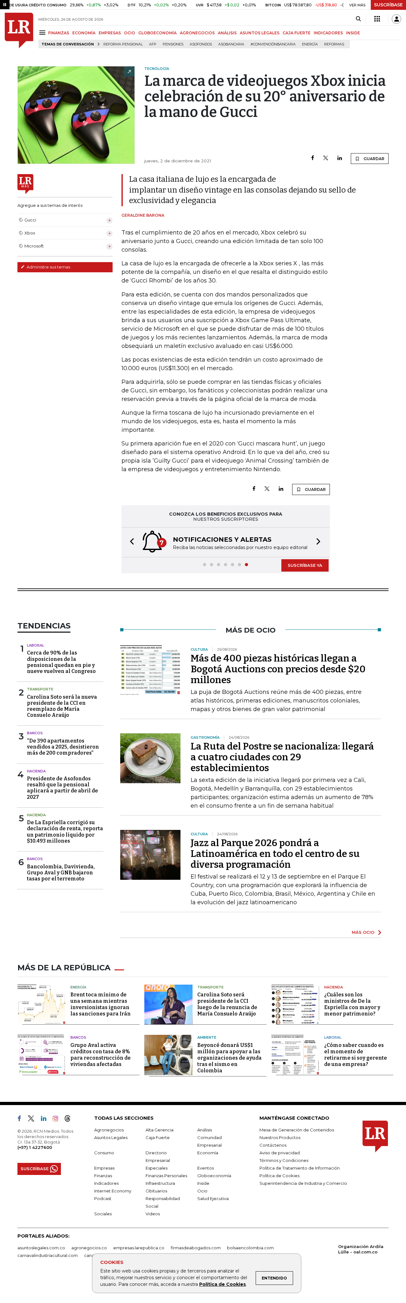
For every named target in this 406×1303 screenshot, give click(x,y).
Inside (203, 1183)
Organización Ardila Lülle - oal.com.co (360, 1249)
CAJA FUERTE (297, 33)
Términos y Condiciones (283, 1160)
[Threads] (70, 1119)
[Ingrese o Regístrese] (396, 19)
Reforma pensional (123, 44)
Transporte (40, 689)
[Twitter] (326, 158)
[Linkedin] (339, 158)
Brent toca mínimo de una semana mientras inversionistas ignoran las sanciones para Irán (100, 1004)
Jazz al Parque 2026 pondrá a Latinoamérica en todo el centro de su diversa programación (275, 853)
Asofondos (201, 44)
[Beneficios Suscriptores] (377, 19)
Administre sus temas (48, 266)
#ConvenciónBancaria (273, 44)
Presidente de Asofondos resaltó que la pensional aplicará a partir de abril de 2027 (62, 788)
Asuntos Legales (111, 1137)
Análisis (204, 1129)
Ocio (202, 1190)
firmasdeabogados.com (196, 1247)
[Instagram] (58, 1119)
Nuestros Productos (279, 1137)
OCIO (129, 33)
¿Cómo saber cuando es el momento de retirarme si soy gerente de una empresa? (355, 1054)
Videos (153, 1213)
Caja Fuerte (158, 1137)
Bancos (35, 733)
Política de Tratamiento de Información (299, 1168)
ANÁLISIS (227, 33)
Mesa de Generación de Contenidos (296, 1129)
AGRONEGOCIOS (197, 33)
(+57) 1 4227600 (34, 1147)
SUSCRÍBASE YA (305, 565)
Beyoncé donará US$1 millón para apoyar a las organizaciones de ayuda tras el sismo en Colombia (229, 1058)
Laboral (35, 645)
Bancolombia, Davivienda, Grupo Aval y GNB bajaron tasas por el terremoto (61, 873)
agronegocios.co (89, 1247)
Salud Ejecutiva (213, 1198)
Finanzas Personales (166, 1175)
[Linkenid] (46, 1119)
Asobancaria (231, 44)
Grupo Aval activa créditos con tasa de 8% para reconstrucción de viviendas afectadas (100, 1054)
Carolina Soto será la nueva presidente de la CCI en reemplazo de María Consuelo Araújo (62, 706)
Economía (207, 1152)
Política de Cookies (222, 1284)
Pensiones (173, 44)
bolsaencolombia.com (250, 1247)
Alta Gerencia (160, 1129)
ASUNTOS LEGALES (259, 33)
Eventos (205, 1168)
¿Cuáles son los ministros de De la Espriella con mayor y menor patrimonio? (352, 1004)
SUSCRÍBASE (388, 5)
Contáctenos (272, 1145)
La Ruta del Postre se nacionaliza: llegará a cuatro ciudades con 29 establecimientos (282, 757)
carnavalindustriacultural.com (47, 1255)
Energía (310, 44)
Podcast (102, 1198)
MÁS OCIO (363, 932)
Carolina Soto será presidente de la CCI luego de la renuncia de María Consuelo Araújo (227, 1004)
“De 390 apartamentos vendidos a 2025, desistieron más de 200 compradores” (63, 747)
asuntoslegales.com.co (41, 1247)
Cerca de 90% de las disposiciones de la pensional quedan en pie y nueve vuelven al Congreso (61, 662)
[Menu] (43, 32)
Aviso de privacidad (279, 1152)
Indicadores (106, 1183)
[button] (130, 542)
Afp (152, 44)
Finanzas (103, 1175)
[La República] (19, 30)
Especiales (156, 1168)
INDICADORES (328, 33)
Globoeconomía (214, 1175)
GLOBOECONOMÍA (157, 33)
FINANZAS (58, 33)
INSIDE (353, 33)
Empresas (104, 1168)
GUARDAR (373, 158)
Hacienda (36, 771)
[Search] (358, 19)
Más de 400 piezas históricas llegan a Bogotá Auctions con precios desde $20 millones (278, 669)
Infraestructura (160, 1183)
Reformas (334, 44)
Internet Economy (112, 1190)
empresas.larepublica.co (138, 1247)
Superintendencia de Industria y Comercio (303, 1183)
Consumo (104, 1152)
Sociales (103, 1213)
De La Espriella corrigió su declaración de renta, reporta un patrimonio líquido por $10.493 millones (65, 831)
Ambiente (206, 1037)
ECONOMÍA (83, 33)
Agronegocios (109, 1129)
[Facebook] (312, 158)
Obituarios (156, 1190)
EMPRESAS (110, 33)
